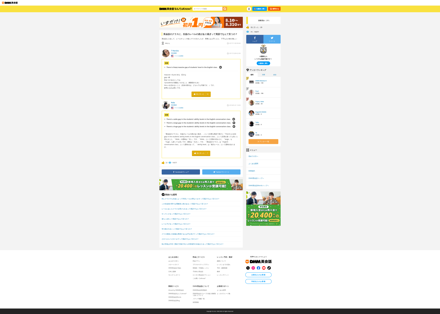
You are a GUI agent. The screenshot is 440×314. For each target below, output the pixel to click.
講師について (221, 261)
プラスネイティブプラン (201, 264)
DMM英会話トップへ (256, 178)
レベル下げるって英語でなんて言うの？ (176, 224)
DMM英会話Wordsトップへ (259, 185)
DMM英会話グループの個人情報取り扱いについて (204, 294)
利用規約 (252, 171)
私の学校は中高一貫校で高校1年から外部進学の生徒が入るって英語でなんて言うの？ (193, 244)
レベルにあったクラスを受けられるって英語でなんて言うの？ (184, 209)
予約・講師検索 (222, 268)
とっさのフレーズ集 (223, 294)
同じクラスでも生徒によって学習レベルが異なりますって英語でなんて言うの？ (190, 199)
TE (256, 133)
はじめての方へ (173, 261)
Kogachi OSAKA (260, 112)
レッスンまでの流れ (223, 264)
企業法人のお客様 (258, 275)
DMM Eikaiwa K (261, 81)
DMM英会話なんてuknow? (177, 294)
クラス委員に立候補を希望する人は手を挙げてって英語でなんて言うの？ (188, 234)
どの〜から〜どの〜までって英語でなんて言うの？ (180, 239)
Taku (257, 122)
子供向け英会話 (198, 271)
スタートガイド (173, 264)
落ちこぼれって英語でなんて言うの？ (175, 219)
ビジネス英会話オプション (202, 275)
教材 (218, 271)
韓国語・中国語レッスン (201, 268)
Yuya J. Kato (259, 101)
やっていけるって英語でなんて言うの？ (176, 214)
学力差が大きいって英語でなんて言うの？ (177, 229)
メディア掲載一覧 (199, 299)
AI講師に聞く (261, 9)
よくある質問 (253, 163)
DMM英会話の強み (174, 268)
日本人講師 (172, 271)
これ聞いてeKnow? (199, 278)
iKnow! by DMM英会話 (176, 290)
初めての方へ (253, 156)
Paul (257, 91)
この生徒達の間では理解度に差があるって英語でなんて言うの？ (185, 204)
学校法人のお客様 (258, 281)
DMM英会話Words (174, 297)
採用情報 (196, 302)
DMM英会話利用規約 (200, 290)
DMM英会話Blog (174, 300)
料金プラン (196, 261)
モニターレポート (174, 275)
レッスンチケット (223, 275)
